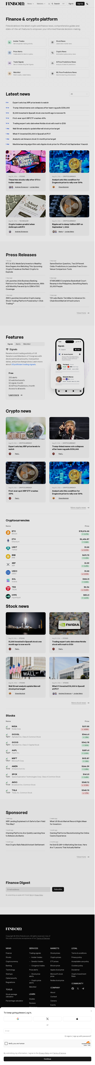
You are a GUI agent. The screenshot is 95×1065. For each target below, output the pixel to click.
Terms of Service (59, 1053)
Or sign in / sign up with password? (78, 1036)
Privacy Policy (44, 1053)
